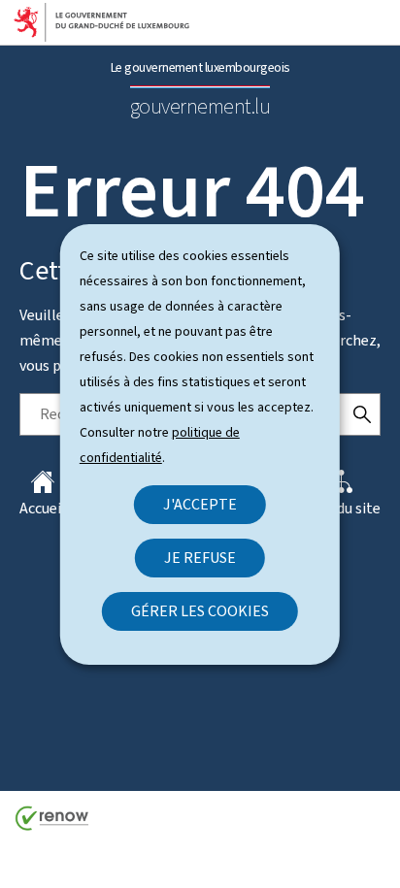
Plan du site (342, 508)
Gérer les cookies (200, 611)
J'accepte (200, 504)
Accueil (42, 508)
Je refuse (200, 557)
